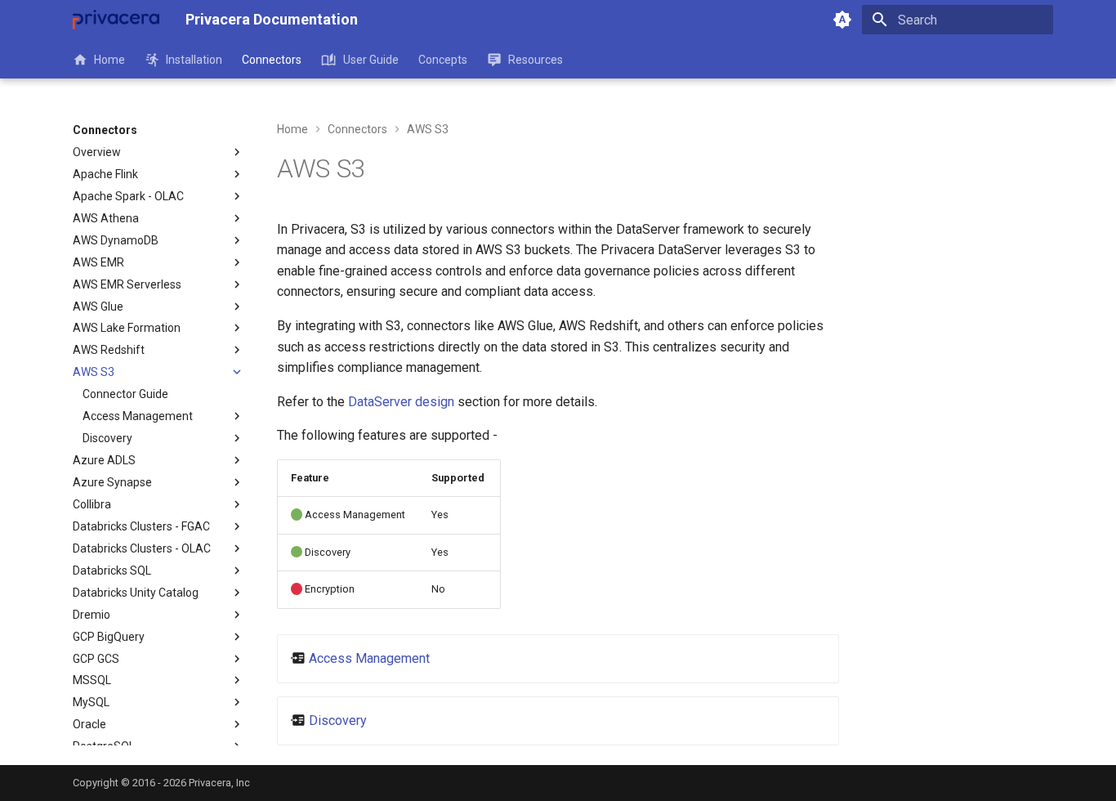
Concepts (442, 59)
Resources (535, 59)
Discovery (338, 720)
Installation (194, 59)
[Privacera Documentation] (116, 19)
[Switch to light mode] (842, 19)
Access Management (369, 658)
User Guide (370, 59)
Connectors (271, 59)
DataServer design (401, 401)
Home (109, 59)
